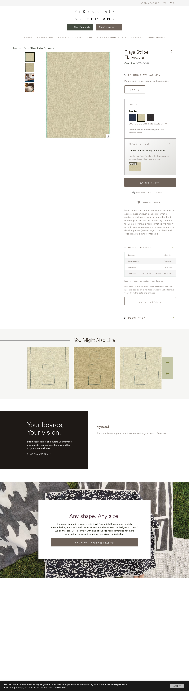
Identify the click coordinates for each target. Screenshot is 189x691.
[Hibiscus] (150, 117)
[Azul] (132, 117)
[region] (94, 368)
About (28, 37)
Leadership (45, 37)
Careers (137, 37)
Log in (134, 90)
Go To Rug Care (150, 302)
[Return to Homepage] (94, 15)
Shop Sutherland (107, 27)
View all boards (37, 454)
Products (17, 48)
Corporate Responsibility (107, 37)
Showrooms (156, 37)
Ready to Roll (139, 144)
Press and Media (70, 37)
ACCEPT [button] (177, 686)
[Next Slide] (167, 362)
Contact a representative (94, 543)
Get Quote (152, 183)
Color (133, 104)
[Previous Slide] (167, 373)
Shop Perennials (81, 27)
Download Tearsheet (152, 192)
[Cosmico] (141, 117)
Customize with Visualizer (146, 124)
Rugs (26, 48)
